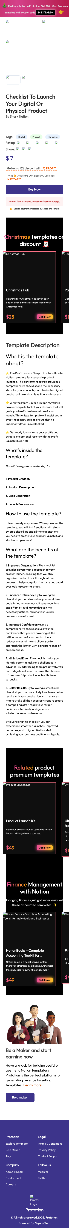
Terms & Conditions (50, 1143)
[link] (22, 137)
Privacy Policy (47, 1150)
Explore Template (17, 1143)
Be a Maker (13, 1150)
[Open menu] (10, 23)
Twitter (42, 1178)
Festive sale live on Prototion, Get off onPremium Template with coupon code (34, 8)
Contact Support (48, 1156)
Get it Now (45, 316)
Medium (43, 1171)
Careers (11, 1184)
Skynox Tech (42, 1223)
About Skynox (14, 1171)
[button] (31, 168)
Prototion (34, 1209)
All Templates (12, 34)
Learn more (32, 1085)
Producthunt (13, 1178)
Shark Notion (19, 116)
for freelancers (29, 34)
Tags (9, 1156)
